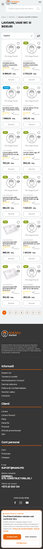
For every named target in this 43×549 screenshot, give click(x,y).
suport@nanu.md (12, 468)
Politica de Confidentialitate (13, 388)
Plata (3, 419)
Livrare (4, 411)
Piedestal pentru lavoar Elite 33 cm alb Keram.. (31, 288)
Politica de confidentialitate (23, 529)
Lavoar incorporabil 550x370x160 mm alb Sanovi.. (31, 198)
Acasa (3, 17)
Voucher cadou (8, 392)
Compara (5, 457)
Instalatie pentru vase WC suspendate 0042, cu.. (11, 109)
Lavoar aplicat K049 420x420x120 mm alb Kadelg (11, 154)
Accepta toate (12, 537)
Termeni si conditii (9, 376)
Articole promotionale (11, 430)
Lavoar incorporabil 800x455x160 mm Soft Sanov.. (31, 243)
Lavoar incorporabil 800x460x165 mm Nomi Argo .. (10, 288)
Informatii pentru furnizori (12, 380)
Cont (3, 450)
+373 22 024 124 (10, 487)
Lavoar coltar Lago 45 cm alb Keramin (31, 153)
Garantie (5, 423)
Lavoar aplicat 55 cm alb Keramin (30, 109)
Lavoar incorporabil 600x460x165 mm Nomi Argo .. (10, 243)
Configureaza (21, 543)
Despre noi (6, 373)
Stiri (3, 434)
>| (38, 313)
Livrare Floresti (8, 415)
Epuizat (11, 80)
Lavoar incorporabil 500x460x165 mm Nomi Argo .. (11, 198)
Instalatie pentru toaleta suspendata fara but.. (30, 64)
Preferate (5, 453)
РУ (40, 2)
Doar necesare (31, 537)
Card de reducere (9, 384)
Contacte (5, 396)
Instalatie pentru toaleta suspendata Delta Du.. (10, 64)
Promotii (5, 426)
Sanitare (12, 17)
